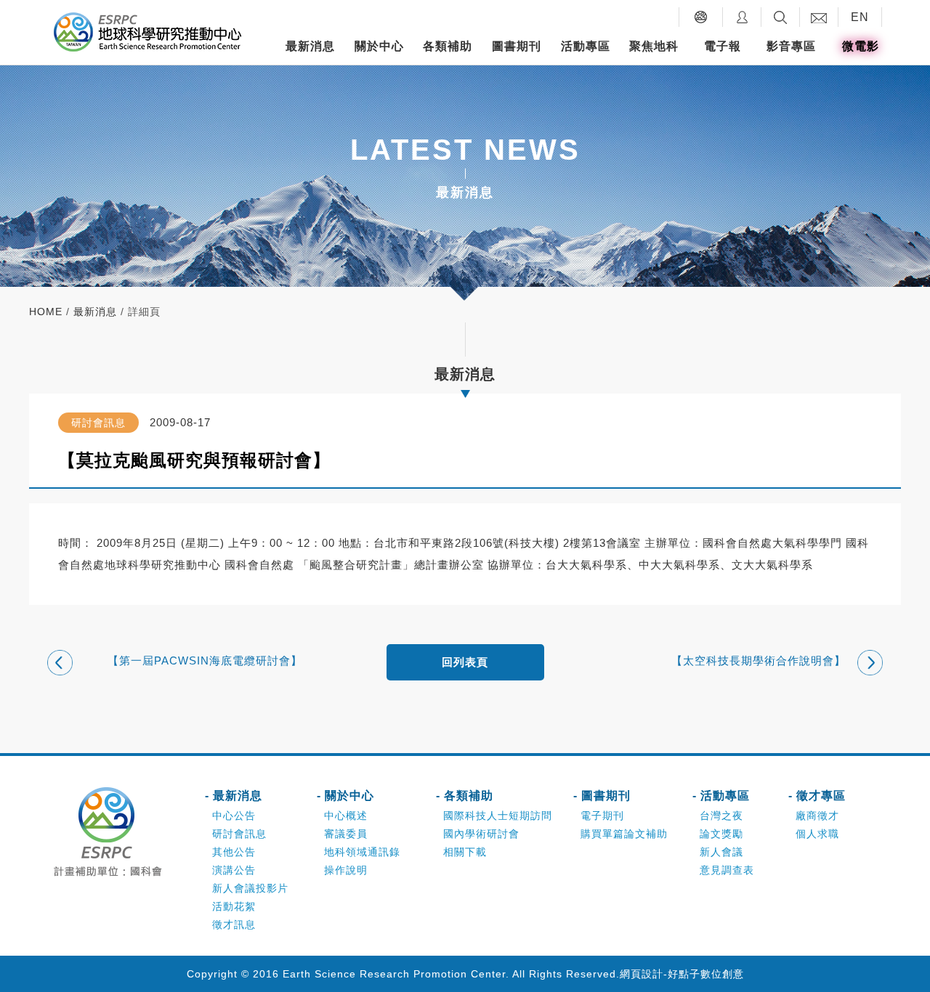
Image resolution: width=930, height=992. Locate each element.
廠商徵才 (817, 815)
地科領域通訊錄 (362, 852)
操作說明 (346, 870)
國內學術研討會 (481, 833)
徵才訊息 (234, 924)
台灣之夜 (721, 815)
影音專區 (791, 46)
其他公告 (234, 852)
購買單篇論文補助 (624, 833)
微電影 (860, 46)
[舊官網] (701, 17)
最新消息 (310, 46)
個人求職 (817, 833)
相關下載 (465, 852)
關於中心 (379, 46)
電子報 (722, 46)
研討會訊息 (239, 833)
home (45, 311)
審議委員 (346, 833)
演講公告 (234, 870)
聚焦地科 (654, 46)
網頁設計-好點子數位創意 (682, 974)
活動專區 (585, 46)
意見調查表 (727, 870)
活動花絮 (234, 906)
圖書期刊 (516, 46)
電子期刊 (602, 815)
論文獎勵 (721, 833)
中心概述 (346, 815)
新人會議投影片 (250, 888)
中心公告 (234, 815)
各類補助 (447, 46)
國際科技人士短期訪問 (497, 815)
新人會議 (721, 852)
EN (860, 17)
